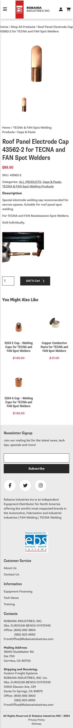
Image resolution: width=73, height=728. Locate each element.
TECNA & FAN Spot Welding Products (28, 187)
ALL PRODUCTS (30, 182)
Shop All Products (23, 27)
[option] (36, 63)
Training (9, 604)
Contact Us (11, 575)
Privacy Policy (36, 720)
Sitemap (36, 724)
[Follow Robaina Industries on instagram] (40, 485)
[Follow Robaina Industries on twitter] (25, 485)
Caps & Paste (52, 182)
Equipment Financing (18, 592)
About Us (10, 568)
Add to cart (33, 281)
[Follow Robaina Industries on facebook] (10, 485)
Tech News (11, 598)
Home (4, 27)
